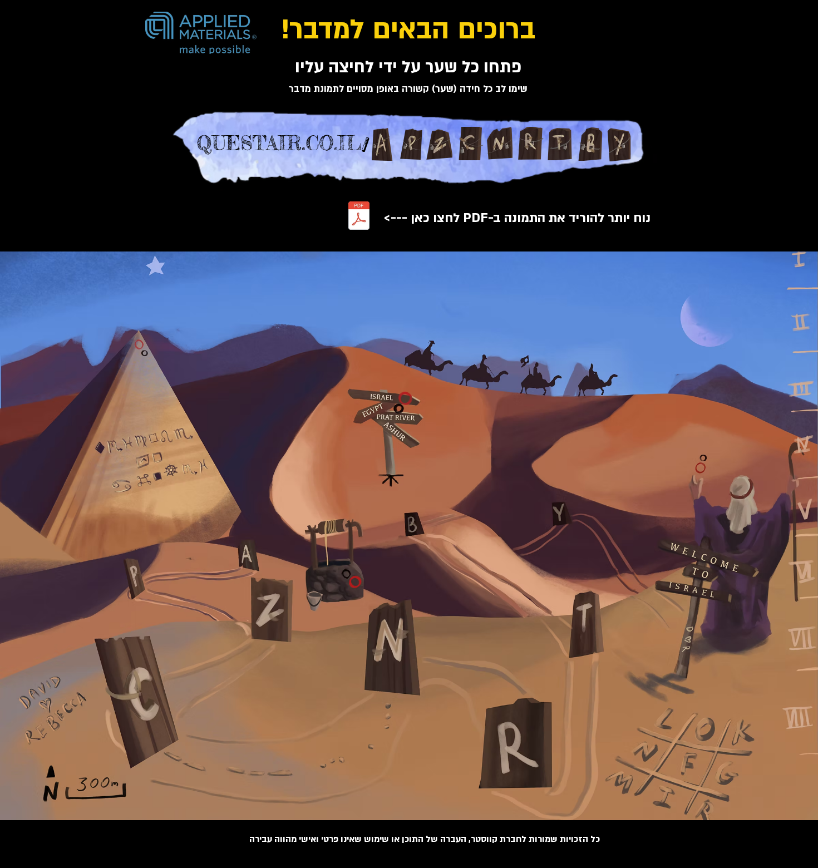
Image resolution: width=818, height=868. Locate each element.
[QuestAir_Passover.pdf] (359, 217)
